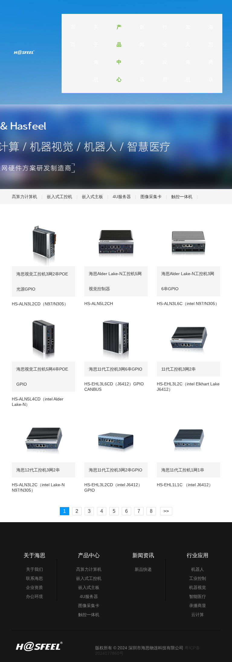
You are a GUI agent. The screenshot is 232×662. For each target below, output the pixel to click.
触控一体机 (181, 196)
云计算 (197, 614)
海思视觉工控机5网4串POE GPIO (42, 377)
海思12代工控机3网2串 (38, 470)
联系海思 (34, 578)
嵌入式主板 (92, 196)
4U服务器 (122, 196)
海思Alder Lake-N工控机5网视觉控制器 (115, 281)
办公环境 (34, 596)
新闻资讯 (142, 53)
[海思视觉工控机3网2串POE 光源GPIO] (43, 242)
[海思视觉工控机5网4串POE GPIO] (43, 338)
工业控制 (197, 578)
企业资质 (34, 587)
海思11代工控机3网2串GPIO (115, 470)
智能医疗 (197, 596)
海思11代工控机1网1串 (182, 470)
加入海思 (187, 53)
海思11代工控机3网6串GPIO (115, 369)
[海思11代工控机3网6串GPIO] (116, 338)
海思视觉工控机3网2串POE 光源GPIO (42, 281)
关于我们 (34, 569)
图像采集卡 (151, 196)
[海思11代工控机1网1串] (188, 438)
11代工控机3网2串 (178, 369)
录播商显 (197, 605)
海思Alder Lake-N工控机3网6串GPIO (187, 281)
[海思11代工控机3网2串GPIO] (116, 438)
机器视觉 (197, 587)
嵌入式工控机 (59, 196)
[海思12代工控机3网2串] (43, 438)
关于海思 (96, 53)
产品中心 (119, 53)
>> (166, 511)
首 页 (73, 35)
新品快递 (143, 569)
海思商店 (210, 53)
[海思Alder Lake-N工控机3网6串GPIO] (188, 242)
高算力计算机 (24, 196)
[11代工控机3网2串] (188, 338)
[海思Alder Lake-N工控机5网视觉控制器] (116, 242)
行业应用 (165, 53)
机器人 (197, 569)
